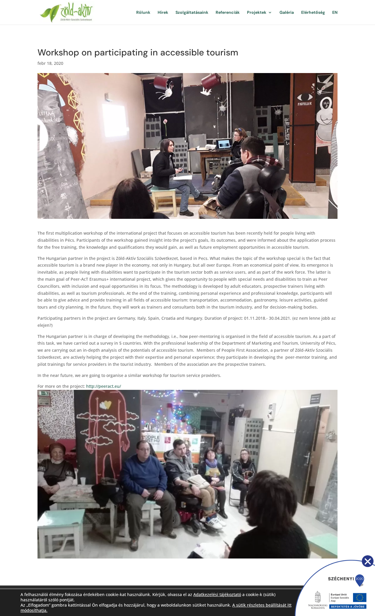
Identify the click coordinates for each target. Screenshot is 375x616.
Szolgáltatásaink (191, 12)
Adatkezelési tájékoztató (217, 594)
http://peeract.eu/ (103, 386)
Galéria (286, 12)
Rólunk (143, 12)
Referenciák (228, 12)
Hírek (163, 12)
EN (335, 12)
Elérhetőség (313, 12)
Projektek (256, 12)
